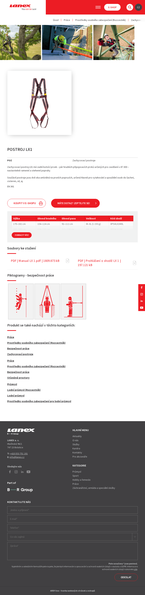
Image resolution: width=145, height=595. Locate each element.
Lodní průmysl (15, 395)
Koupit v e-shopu (25, 203)
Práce (67, 20)
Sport (75, 475)
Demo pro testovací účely (21, 431)
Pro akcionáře (79, 456)
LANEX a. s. (23, 7)
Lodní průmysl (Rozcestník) (23, 390)
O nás (75, 440)
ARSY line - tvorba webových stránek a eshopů (72, 590)
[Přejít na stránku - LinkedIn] (141, 301)
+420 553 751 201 (19, 453)
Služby (75, 444)
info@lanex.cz (17, 457)
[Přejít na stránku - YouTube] (141, 307)
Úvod (56, 20)
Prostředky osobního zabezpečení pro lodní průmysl (39, 401)
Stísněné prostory (18, 377)
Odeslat (126, 577)
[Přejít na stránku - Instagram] (141, 294)
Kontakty (77, 452)
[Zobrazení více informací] (21, 302)
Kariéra (76, 448)
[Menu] (98, 7)
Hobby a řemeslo (81, 479)
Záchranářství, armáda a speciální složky (93, 487)
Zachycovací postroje (20, 354)
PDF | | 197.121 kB (99, 263)
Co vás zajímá (17, 536)
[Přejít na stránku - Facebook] (141, 287)
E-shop (112, 7)
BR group (20, 490)
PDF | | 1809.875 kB (35, 261)
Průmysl (12, 384)
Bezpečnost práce (18, 348)
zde (135, 569)
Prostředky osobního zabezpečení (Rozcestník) (100, 20)
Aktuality (77, 436)
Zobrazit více (22, 235)
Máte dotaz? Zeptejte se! (73, 203)
